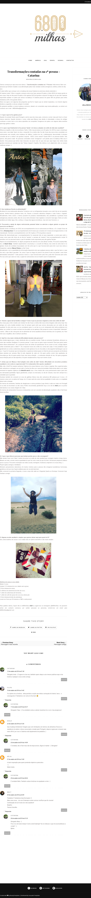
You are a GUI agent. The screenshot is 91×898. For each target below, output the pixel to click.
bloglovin (87, 138)
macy (9, 792)
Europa (52, 60)
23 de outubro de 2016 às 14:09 (19, 742)
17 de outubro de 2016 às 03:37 (19, 707)
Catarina (11, 668)
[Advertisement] (83, 175)
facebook (80, 138)
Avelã (9, 721)
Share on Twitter (36, 627)
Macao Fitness (16, 248)
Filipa (9, 687)
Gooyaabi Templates (34, 895)
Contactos (70, 60)
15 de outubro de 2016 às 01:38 (15, 671)
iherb (56, 385)
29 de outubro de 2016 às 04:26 (19, 778)
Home (30, 60)
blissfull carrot (25, 370)
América (38, 60)
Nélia (9, 756)
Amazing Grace (8, 231)
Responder (64, 679)
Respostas (8, 700)
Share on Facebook (18, 627)
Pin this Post (52, 627)
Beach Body (8, 244)
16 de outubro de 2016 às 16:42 (15, 690)
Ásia (45, 60)
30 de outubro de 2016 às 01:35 (19, 818)
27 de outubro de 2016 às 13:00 (15, 759)
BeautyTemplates (15, 895)
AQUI (31, 606)
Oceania (60, 60)
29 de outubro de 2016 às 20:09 (15, 795)
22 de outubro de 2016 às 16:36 (15, 723)
